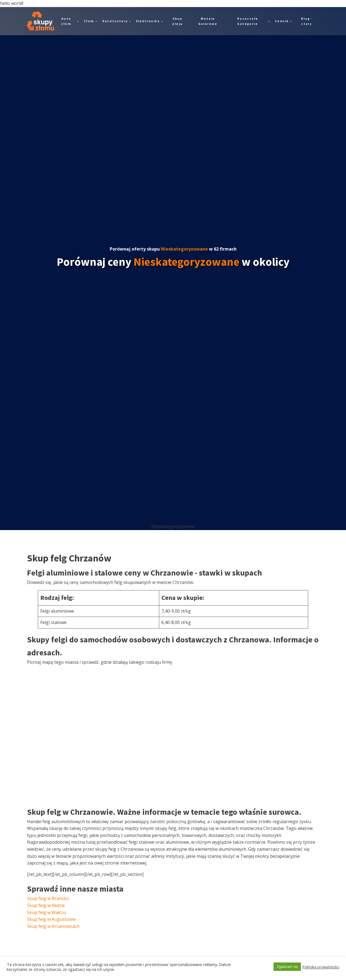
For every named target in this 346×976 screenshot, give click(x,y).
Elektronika (148, 21)
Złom (89, 21)
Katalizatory (115, 21)
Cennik (282, 21)
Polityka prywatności (320, 966)
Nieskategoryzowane (184, 249)
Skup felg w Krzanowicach (53, 926)
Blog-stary (306, 21)
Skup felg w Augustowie (51, 919)
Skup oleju (177, 21)
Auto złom (66, 21)
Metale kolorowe (208, 21)
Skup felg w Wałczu (46, 912)
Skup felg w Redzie (46, 905)
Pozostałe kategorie (247, 21)
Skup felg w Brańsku (48, 898)
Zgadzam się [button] (287, 966)
